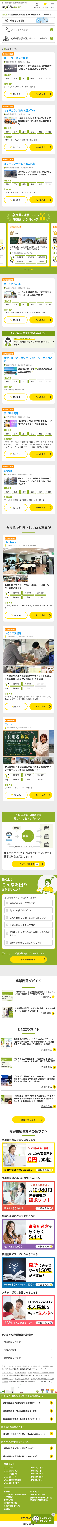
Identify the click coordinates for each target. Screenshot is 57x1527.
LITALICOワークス (36, 1468)
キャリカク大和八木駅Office (19, 110)
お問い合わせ (9, 1500)
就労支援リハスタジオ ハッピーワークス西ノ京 (28, 359)
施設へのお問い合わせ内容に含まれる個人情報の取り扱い (41, 1499)
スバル (8, 724)
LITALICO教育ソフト (37, 1477)
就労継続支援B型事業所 (39, 1366)
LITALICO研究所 (36, 1480)
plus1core (10, 542)
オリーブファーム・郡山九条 (19, 163)
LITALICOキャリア (36, 1474)
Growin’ (8, 470)
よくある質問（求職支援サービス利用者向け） (15, 1496)
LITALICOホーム (10, 1468)
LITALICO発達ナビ (11, 1474)
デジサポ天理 (11, 413)
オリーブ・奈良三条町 (16, 58)
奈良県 (30, 1372)
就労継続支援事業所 (22, 1366)
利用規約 (7, 1492)
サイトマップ (34, 1492)
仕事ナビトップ (7, 1366)
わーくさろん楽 (12, 283)
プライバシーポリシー (37, 1495)
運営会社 (7, 1509)
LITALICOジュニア (11, 1471)
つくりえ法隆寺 (13, 633)
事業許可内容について (12, 1506)
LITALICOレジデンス (11, 1483)
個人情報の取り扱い (11, 1503)
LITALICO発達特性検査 (12, 1480)
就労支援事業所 (20, 1372)
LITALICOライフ (10, 1477)
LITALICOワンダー (36, 1471)
